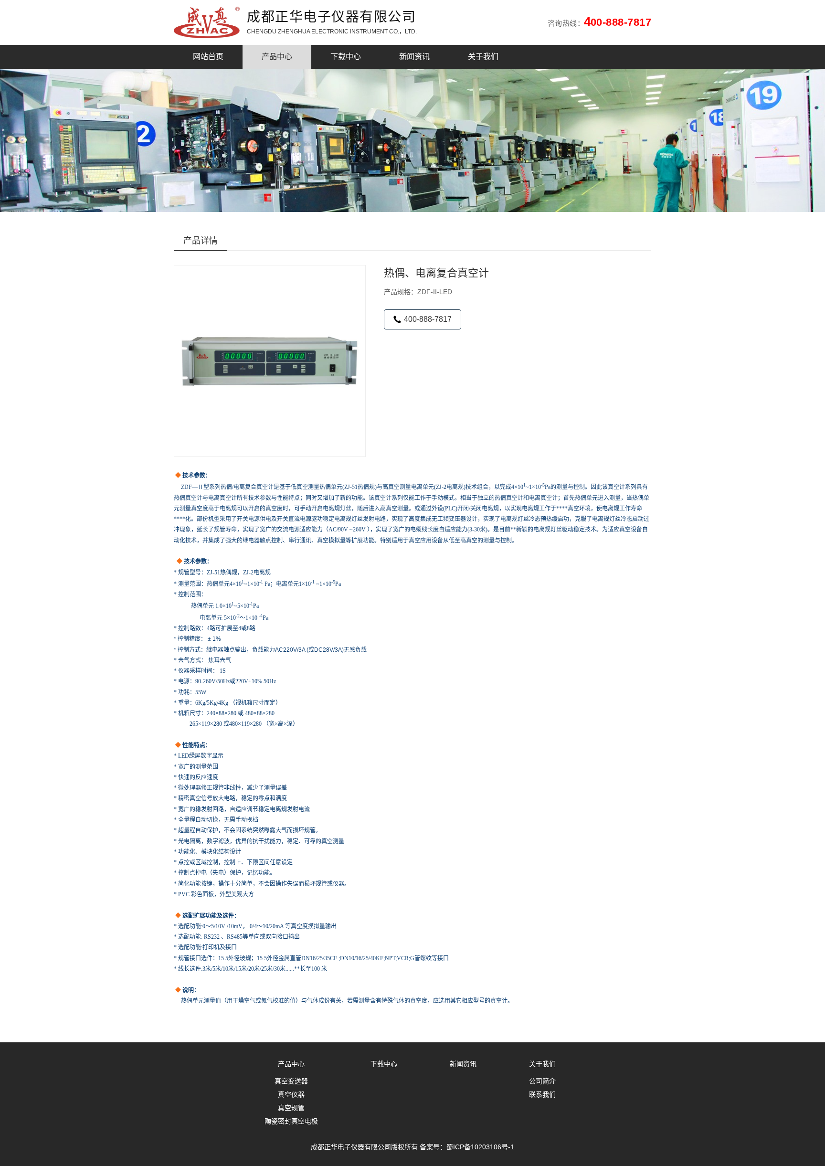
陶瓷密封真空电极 (291, 1121)
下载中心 (345, 57)
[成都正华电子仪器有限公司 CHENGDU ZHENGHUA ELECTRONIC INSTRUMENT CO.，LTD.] (210, 22)
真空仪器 (291, 1094)
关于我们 (483, 57)
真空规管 (291, 1108)
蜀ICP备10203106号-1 (480, 1147)
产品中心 (277, 57)
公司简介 (542, 1081)
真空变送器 (291, 1081)
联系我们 (542, 1094)
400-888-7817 (428, 319)
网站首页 (208, 57)
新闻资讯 (414, 57)
